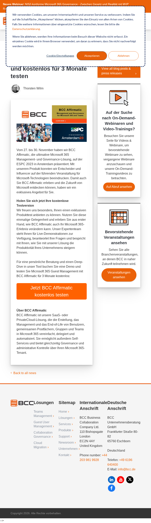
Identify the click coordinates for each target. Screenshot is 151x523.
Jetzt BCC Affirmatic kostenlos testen (51, 291)
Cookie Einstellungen (60, 55)
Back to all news (24, 373)
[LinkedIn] (112, 479)
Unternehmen (68, 448)
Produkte (65, 430)
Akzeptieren (91, 55)
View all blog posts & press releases (116, 71)
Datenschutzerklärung (26, 29)
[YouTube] (121, 479)
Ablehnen (124, 55)
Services (65, 424)
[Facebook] (111, 488)
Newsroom (66, 442)
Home (63, 411)
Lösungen (66, 417)
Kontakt (64, 455)
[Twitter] (130, 479)
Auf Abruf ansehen (119, 186)
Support (64, 436)
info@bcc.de (126, 469)
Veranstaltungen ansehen (119, 275)
